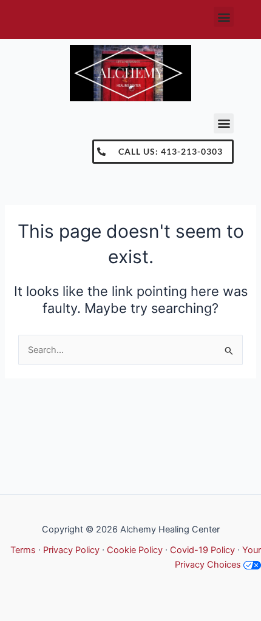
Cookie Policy (135, 550)
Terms (23, 550)
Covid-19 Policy (202, 550)
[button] (224, 17)
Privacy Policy (71, 550)
